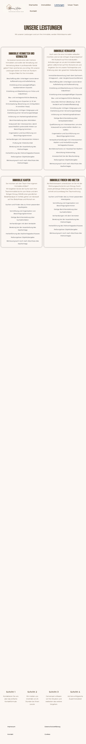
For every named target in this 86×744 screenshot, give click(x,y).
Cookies (47, 734)
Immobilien (46, 5)
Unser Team (73, 5)
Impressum (11, 726)
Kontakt (33, 11)
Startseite (33, 5)
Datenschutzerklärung (52, 726)
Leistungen (59, 5)
